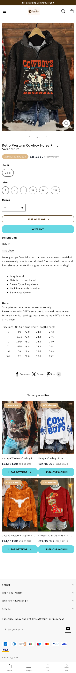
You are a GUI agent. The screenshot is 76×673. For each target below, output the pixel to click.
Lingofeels (13, 657)
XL (33, 190)
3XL (55, 190)
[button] (4, 11)
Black (8, 172)
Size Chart (8, 250)
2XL (44, 190)
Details (6, 244)
